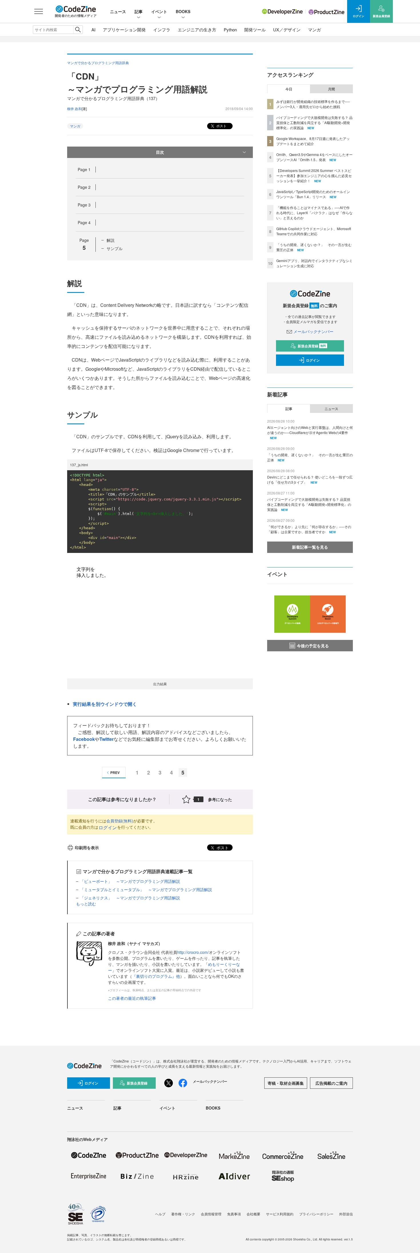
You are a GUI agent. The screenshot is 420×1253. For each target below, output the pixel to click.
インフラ (161, 30)
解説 (111, 240)
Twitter (106, 739)
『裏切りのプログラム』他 (156, 976)
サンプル (115, 248)
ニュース (118, 11)
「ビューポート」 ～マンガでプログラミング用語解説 (130, 881)
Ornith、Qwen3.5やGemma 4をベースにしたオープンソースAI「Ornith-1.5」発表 (314, 157)
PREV (115, 772)
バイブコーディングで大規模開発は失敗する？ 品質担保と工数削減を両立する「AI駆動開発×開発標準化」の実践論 (314, 122)
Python (230, 30)
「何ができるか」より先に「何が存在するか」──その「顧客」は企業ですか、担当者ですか (309, 529)
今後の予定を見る (313, 645)
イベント (159, 11)
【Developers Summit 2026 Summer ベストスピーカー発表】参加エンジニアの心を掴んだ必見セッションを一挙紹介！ (314, 175)
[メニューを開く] (38, 11)
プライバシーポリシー (316, 1213)
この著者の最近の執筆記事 (132, 998)
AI (93, 30)
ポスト (221, 125)
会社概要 (253, 1213)
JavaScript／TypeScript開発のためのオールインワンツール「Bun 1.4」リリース (313, 194)
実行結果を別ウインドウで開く (105, 704)
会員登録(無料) (119, 821)
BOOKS (183, 11)
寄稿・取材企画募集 (286, 1083)
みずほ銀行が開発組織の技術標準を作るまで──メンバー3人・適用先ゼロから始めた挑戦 (313, 104)
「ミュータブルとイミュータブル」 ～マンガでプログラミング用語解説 (146, 889)
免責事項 (234, 1213)
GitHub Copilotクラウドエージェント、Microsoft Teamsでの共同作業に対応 (313, 231)
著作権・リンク (183, 1213)
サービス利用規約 (279, 1213)
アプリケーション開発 (124, 30)
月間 (331, 89)
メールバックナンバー (313, 331)
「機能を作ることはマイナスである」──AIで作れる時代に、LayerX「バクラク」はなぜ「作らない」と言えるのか (314, 212)
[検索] (78, 30)
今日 (288, 89)
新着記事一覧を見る (310, 547)
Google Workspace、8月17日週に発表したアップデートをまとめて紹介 (313, 141)
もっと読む (86, 904)
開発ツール (255, 30)
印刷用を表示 (87, 847)
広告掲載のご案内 (331, 1083)
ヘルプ (160, 1213)
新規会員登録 (312, 345)
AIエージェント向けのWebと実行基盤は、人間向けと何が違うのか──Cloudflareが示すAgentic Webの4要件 (310, 430)
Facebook (84, 739)
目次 (160, 152)
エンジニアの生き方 (197, 30)
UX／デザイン (287, 30)
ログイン (108, 827)
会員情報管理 (211, 1213)
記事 (139, 11)
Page (84, 169)
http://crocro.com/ (193, 952)
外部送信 (346, 1213)
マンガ (314, 30)
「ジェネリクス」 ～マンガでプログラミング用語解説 (130, 898)
